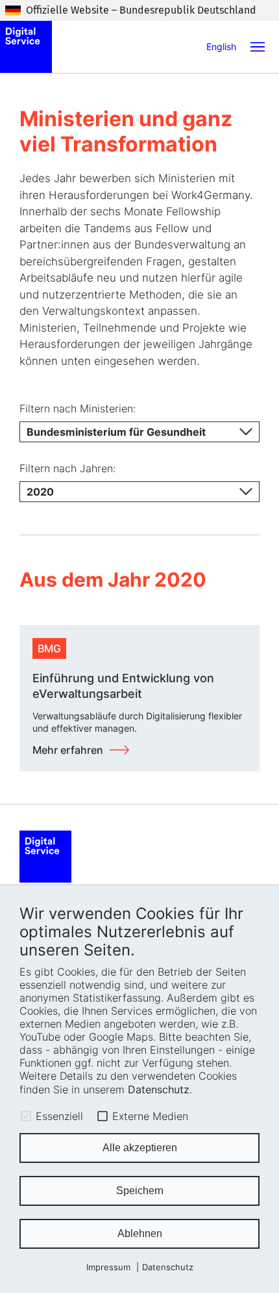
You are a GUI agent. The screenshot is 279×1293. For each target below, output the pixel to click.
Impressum (108, 1267)
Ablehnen (139, 1233)
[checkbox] (25, 1116)
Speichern (140, 1190)
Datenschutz (158, 1089)
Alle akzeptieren (140, 1147)
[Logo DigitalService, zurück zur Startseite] (26, 47)
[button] (257, 47)
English (221, 46)
